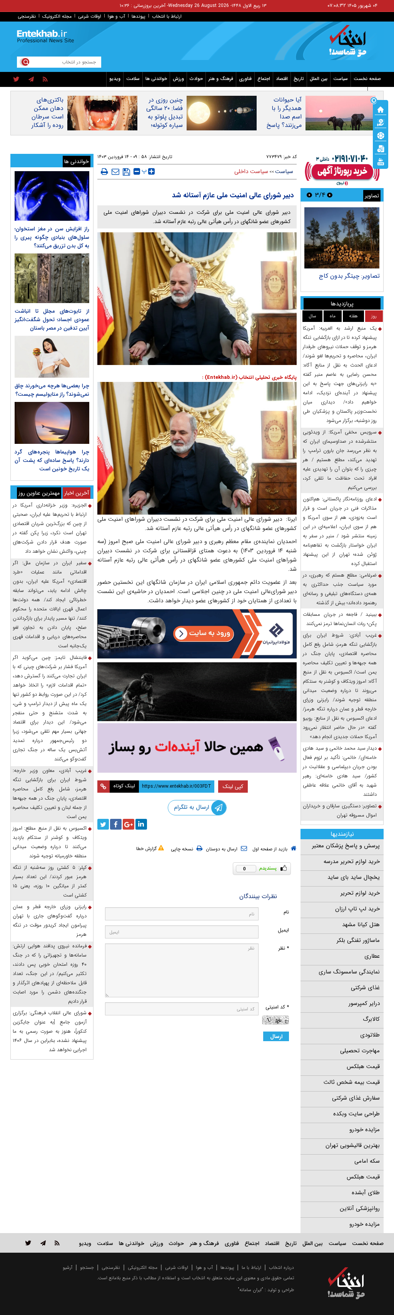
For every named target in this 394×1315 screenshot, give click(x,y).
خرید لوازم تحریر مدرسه (352, 861)
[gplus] (128, 824)
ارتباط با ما (251, 1267)
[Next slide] (309, 194)
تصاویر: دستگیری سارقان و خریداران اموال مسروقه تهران (340, 810)
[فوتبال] (380, 135)
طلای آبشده (366, 1192)
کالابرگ (371, 1019)
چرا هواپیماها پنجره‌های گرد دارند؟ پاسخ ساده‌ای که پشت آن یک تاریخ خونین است (52, 460)
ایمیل (283, 930)
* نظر (283, 948)
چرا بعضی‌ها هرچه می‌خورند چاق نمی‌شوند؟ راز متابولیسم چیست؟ (52, 390)
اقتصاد (282, 78)
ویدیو (114, 78)
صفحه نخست (367, 78)
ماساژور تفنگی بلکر (358, 940)
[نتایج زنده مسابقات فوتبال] (380, 161)
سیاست (340, 78)
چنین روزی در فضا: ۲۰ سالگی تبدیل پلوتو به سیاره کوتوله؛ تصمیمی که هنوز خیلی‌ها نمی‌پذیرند (162, 125)
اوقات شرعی (89, 16)
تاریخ (299, 78)
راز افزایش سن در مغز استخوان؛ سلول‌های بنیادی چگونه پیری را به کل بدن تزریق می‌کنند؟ (52, 237)
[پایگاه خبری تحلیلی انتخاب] (350, 45)
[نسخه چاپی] (104, 171)
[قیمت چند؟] (380, 122)
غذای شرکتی (365, 987)
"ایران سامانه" (250, 1289)
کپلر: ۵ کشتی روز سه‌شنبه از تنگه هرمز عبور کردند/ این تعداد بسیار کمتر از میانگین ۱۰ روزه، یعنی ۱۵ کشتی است (50, 881)
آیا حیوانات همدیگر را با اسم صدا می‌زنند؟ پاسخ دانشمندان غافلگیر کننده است (284, 125)
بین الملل (318, 78)
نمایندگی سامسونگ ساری (349, 972)
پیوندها (138, 16)
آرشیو (67, 1267)
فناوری (245, 78)
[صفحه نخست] (380, 109)
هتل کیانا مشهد (361, 924)
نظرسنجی (27, 16)
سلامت (133, 78)
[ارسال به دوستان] (115, 171)
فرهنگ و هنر (221, 78)
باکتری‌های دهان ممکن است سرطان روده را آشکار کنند (47, 117)
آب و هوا (116, 16)
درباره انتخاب (281, 1267)
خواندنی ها (156, 78)
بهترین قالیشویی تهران (353, 1145)
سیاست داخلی (251, 171)
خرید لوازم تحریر (360, 893)
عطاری (372, 956)
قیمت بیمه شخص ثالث (352, 1082)
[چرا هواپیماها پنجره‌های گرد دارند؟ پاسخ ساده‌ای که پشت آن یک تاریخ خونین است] (52, 423)
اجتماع (263, 78)
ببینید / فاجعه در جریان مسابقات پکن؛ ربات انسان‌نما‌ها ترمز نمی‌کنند (340, 619)
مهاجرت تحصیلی (360, 1050)
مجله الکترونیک (57, 16)
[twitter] (16, 79)
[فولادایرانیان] (197, 633)
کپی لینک (233, 786)
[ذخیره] (126, 172)
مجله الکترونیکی (142, 1267)
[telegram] (31, 79)
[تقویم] (380, 148)
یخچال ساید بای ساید (353, 877)
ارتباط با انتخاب (167, 16)
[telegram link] (43, 1243)
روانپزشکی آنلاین (360, 1208)
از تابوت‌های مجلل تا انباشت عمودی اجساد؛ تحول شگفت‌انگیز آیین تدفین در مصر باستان (52, 319)
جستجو (87, 1267)
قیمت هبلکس (363, 1066)
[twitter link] (28, 1243)
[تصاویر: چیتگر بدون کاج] (341, 237)
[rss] (45, 79)
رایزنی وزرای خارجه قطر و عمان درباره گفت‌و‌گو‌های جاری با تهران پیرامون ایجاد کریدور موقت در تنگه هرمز (50, 920)
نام (286, 912)
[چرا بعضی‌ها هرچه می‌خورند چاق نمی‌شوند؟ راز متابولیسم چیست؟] (52, 357)
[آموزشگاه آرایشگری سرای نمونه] (197, 748)
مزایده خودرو (364, 1129)
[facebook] (116, 824)
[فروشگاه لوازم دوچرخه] (197, 691)
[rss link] (57, 1243)
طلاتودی (370, 1035)
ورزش (178, 78)
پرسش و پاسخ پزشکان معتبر (346, 845)
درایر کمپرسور (364, 1003)
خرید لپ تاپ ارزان (357, 908)
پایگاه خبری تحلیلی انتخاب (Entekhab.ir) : (249, 377)
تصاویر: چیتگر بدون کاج (349, 276)
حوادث (196, 78)
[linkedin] (141, 824)
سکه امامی (367, 1161)
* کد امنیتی (277, 1007)
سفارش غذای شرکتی (356, 1098)
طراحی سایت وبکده (356, 1113)
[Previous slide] (329, 194)
